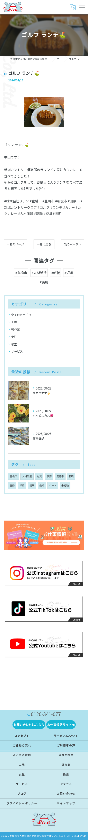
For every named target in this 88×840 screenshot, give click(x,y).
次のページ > (72, 244)
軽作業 (15, 329)
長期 (41, 485)
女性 (14, 337)
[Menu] (81, 7)
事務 (49, 476)
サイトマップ (66, 803)
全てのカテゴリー (22, 315)
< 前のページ (15, 244)
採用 (22, 485)
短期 (31, 485)
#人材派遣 (39, 272)
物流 (39, 476)
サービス (17, 351)
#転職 (55, 272)
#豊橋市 (21, 272)
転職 (71, 476)
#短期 (68, 272)
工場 (14, 322)
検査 (14, 344)
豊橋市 (13, 476)
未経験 (65, 485)
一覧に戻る (44, 244)
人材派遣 (27, 476)
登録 (12, 485)
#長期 (44, 281)
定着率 (60, 476)
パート (52, 485)
